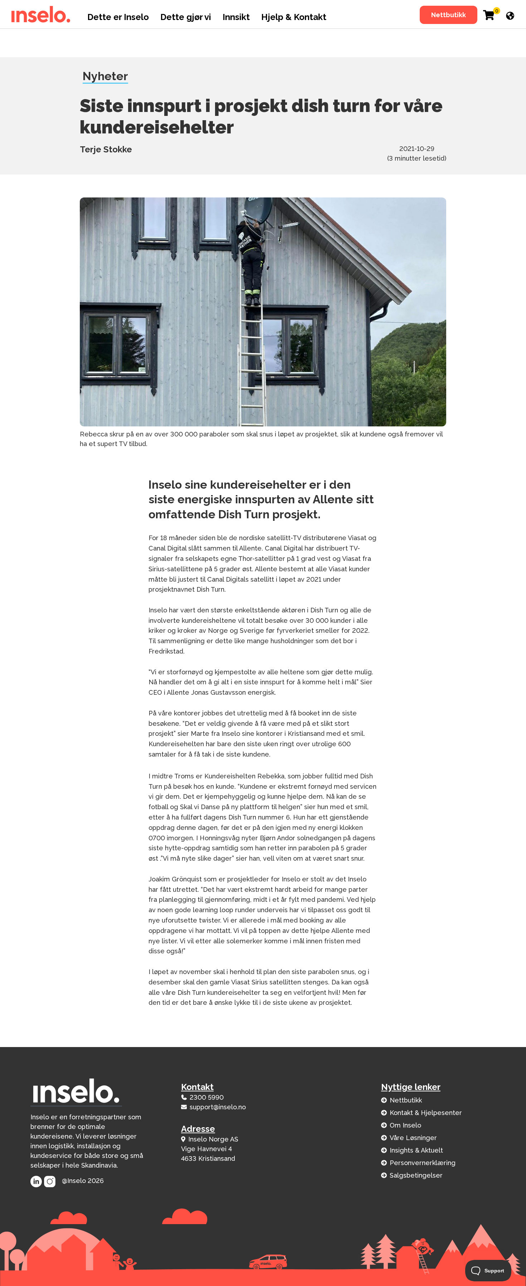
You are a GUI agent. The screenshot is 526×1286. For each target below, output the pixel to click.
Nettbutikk (448, 15)
